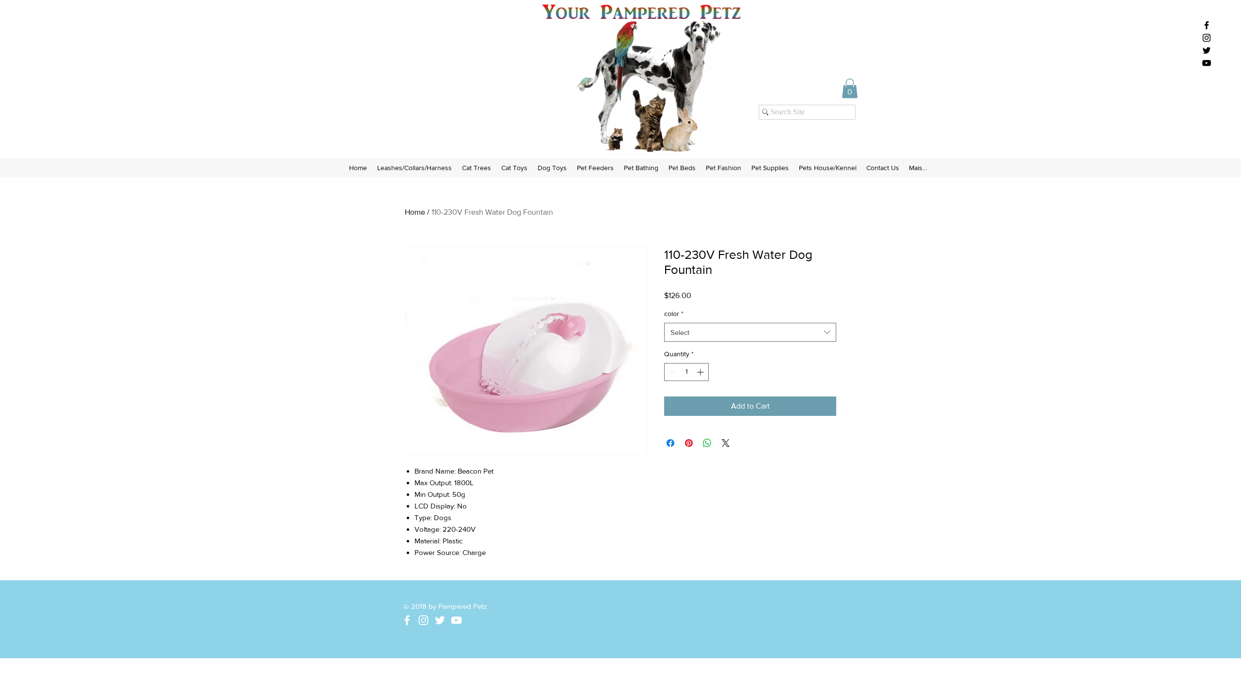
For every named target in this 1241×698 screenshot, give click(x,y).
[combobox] (750, 332)
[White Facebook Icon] (407, 620)
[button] (850, 88)
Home (415, 212)
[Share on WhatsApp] (707, 443)
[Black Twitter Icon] (1206, 50)
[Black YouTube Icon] (1206, 63)
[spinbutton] (686, 372)
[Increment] (701, 372)
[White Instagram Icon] (423, 620)
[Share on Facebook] (670, 443)
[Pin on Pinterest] (689, 443)
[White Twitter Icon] (439, 620)
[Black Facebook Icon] (1206, 25)
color (674, 313)
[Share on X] (726, 443)
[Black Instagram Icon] (1206, 37)
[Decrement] (672, 372)
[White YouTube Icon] (456, 620)
